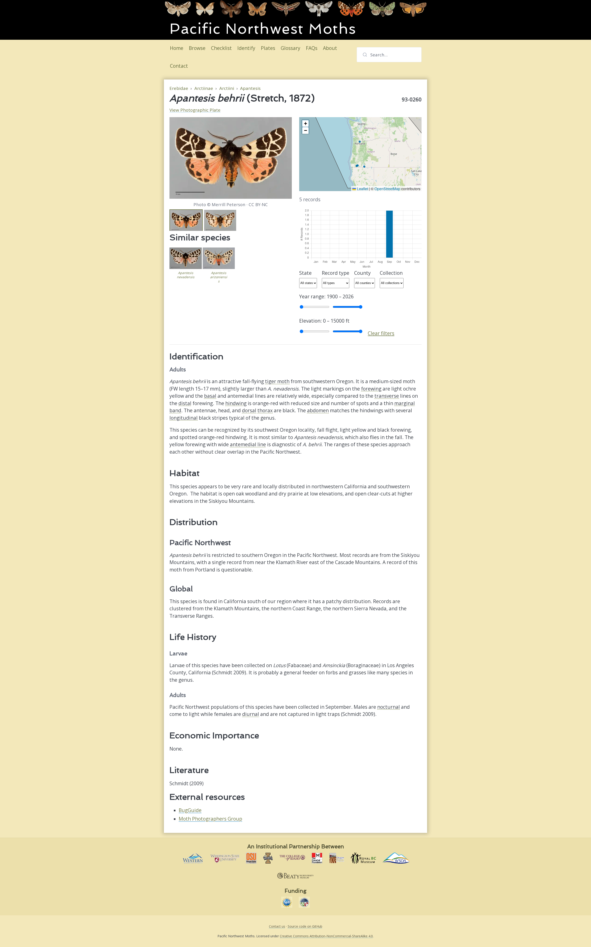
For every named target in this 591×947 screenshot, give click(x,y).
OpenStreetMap (387, 188)
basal (210, 396)
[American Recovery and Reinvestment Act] (304, 902)
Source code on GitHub (305, 926)
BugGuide (190, 810)
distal (184, 403)
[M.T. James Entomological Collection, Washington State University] (225, 858)
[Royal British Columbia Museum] (363, 858)
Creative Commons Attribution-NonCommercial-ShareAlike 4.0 (326, 936)
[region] (360, 154)
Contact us (277, 926)
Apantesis (250, 88)
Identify (246, 48)
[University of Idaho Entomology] (268, 858)
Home (176, 48)
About (330, 48)
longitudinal (183, 418)
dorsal (249, 410)
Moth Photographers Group (210, 819)
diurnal (250, 714)
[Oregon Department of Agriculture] (336, 858)
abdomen (318, 410)
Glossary (290, 48)
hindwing (236, 403)
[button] (305, 123)
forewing (371, 388)
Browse (197, 48)
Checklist (221, 48)
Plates (268, 48)
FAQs (311, 48)
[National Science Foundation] (286, 902)
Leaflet (362, 188)
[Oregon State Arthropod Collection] (251, 858)
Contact (179, 66)
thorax (265, 410)
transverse (386, 396)
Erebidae (178, 88)
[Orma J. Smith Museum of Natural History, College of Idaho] (292, 858)
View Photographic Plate (194, 110)
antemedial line (248, 444)
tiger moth (277, 381)
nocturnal (388, 707)
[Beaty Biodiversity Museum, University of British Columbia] (295, 875)
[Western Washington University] (192, 858)
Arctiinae (203, 88)
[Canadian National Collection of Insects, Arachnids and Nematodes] (317, 858)
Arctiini (226, 88)
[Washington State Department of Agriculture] (396, 858)
